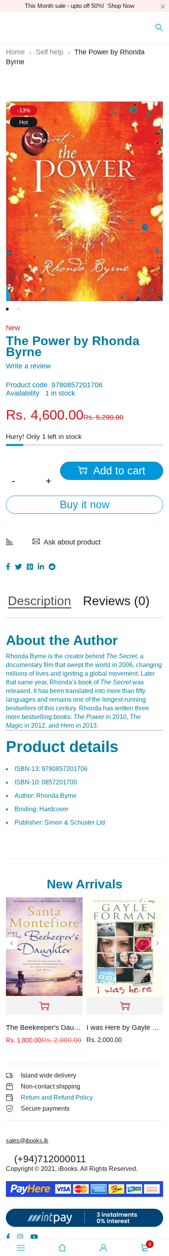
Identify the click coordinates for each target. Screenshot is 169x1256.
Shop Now (121, 5)
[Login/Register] (103, 1248)
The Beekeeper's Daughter (44, 1027)
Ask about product (72, 542)
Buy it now (85, 505)
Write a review (28, 366)
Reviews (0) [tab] (116, 601)
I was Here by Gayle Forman (124, 1027)
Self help (49, 52)
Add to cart (119, 471)
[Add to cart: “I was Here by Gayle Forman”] (124, 1006)
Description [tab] (39, 601)
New (13, 327)
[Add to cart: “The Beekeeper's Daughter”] (44, 1006)
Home (15, 52)
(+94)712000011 (50, 1158)
